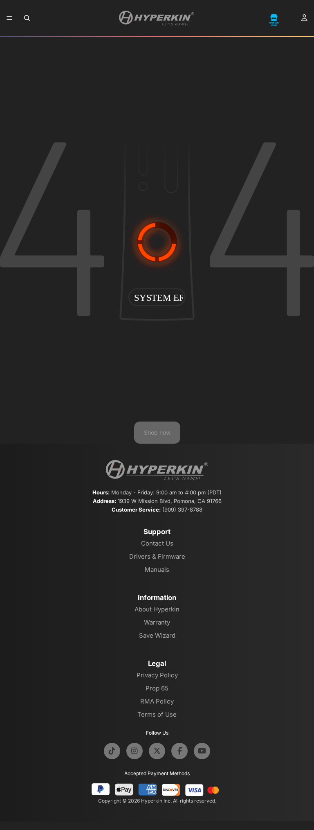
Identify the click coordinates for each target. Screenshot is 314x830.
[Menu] (9, 18)
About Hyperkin (157, 609)
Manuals (157, 569)
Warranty (157, 622)
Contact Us (157, 543)
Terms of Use (157, 714)
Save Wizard (157, 635)
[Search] (27, 18)
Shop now (157, 432)
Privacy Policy (157, 675)
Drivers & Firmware (157, 556)
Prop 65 (157, 688)
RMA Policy (157, 701)
